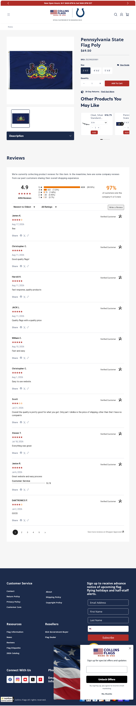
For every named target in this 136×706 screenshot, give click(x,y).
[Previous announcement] (8, 3)
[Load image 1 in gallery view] (20, 119)
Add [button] (94, 132)
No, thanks (107, 693)
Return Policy (13, 596)
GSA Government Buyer (56, 632)
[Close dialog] (130, 648)
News (9, 637)
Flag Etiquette (13, 648)
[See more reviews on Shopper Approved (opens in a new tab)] (28, 235)
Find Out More (107, 91)
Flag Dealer (50, 637)
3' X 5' (85, 70)
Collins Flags (21, 700)
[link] (86, 124)
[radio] (68, 187)
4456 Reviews (27, 198)
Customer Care (14, 607)
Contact (10, 591)
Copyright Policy (54, 602)
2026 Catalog (13, 653)
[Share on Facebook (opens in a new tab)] (21, 236)
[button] (7, 699)
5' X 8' (107, 70)
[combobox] (92, 629)
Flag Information (15, 632)
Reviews (11, 642)
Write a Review (116, 207)
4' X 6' (96, 70)
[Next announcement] (128, 3)
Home (10, 27)
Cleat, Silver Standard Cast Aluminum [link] (97, 117)
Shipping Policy (53, 597)
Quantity (84, 78)
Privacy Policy (13, 602)
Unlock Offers (106, 679)
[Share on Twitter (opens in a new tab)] (24, 235)
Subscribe (108, 637)
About (49, 592)
